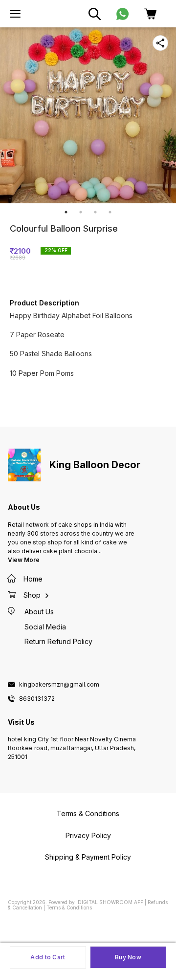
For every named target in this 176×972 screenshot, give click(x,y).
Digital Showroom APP (110, 902)
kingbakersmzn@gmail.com (59, 684)
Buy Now (128, 957)
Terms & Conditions (69, 907)
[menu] (15, 13)
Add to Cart (47, 957)
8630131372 (37, 698)
